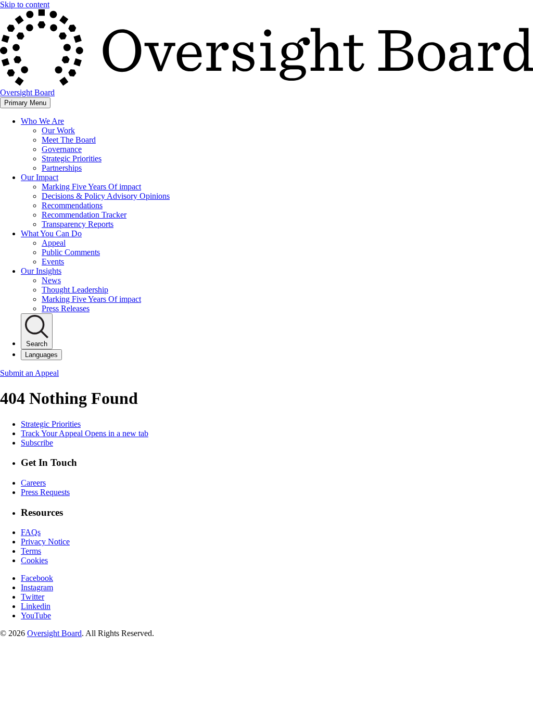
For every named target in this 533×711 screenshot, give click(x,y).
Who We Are (42, 121)
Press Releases (66, 308)
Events (53, 261)
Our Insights (41, 270)
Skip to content (24, 4)
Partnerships (62, 167)
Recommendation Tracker (84, 214)
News (51, 280)
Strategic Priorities (71, 158)
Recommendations (72, 205)
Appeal (54, 242)
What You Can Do (51, 233)
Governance (62, 149)
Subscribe (37, 442)
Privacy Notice (45, 541)
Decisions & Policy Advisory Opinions (106, 196)
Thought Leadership (75, 289)
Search (36, 344)
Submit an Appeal (29, 373)
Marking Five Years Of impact (91, 186)
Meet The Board (69, 139)
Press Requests (45, 492)
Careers (33, 482)
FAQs (31, 532)
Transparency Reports (77, 224)
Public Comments (71, 252)
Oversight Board (54, 633)
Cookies (34, 560)
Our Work (58, 130)
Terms (31, 551)
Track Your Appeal (84, 433)
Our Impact (39, 177)
